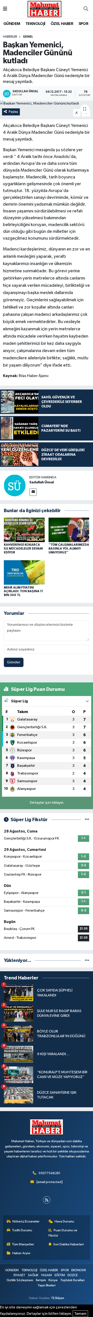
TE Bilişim (57, 1298)
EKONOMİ (78, 1270)
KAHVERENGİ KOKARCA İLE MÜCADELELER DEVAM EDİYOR (23, 548)
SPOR (83, 24)
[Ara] (85, 9)
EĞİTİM (60, 1275)
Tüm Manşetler (23, 1244)
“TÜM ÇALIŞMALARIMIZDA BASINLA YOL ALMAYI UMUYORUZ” (69, 548)
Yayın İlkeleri (47, 1285)
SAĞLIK (33, 1275)
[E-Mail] (33, 492)
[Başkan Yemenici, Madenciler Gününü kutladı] (46, 104)
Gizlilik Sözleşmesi (20, 1280)
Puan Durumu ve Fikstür (63, 1233)
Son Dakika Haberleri (68, 1244)
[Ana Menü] (5, 9)
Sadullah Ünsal (41, 482)
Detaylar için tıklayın (46, 803)
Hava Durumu (64, 1221)
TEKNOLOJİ (35, 24)
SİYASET (19, 1275)
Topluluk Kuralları (72, 1280)
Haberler (10, 36)
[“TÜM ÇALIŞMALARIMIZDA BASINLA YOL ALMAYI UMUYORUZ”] (69, 530)
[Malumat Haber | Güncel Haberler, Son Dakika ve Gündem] (44, 9)
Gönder (13, 662)
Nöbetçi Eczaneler (26, 1221)
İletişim (41, 1280)
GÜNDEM (11, 24)
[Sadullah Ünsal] (15, 485)
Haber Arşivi (21, 1253)
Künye (53, 1280)
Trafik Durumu (22, 1230)
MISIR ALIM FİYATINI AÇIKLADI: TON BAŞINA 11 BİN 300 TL (23, 591)
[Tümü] (87, 960)
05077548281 (49, 1173)
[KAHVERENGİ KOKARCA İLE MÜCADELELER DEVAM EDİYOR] (24, 530)
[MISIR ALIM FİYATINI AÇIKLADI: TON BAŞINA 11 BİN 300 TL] (24, 572)
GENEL (28, 36)
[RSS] (46, 1200)
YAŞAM (46, 1275)
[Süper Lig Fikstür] (87, 820)
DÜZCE (72, 1275)
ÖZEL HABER (62, 24)
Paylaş (13, 111)
